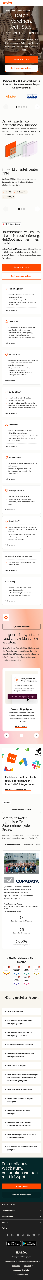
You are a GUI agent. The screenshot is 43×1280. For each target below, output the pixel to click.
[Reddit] (34, 1235)
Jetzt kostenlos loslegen (24, 68)
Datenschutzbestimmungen (28, 1262)
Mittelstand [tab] (28, 845)
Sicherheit (27, 1266)
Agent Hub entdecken (26, 626)
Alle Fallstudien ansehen (26, 810)
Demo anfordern (26, 59)
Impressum (16, 1266)
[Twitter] (23, 1235)
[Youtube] (18, 1235)
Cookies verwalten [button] (21, 1274)
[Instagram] (13, 1235)
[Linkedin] (28, 1235)
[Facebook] (7, 1235)
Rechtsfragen (10, 1262)
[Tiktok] (39, 1235)
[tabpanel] (21, 899)
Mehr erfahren (11, 310)
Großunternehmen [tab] (12, 845)
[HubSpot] (7, 3)
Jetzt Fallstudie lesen (12, 912)
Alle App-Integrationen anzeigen (18, 789)
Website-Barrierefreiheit (21, 1270)
